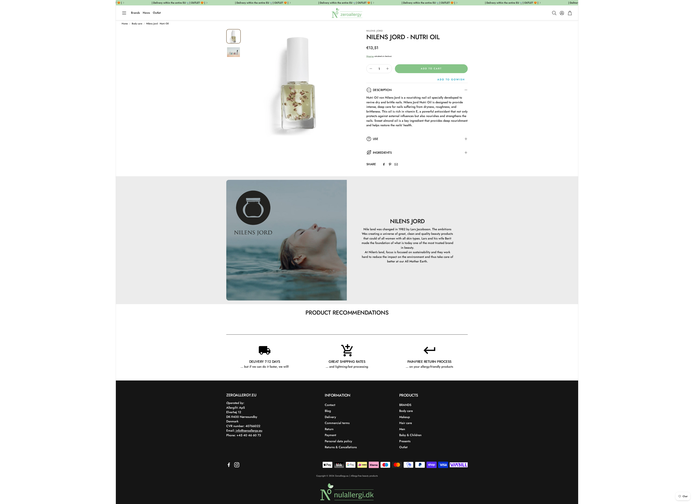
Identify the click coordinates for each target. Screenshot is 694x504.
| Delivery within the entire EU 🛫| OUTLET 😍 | (502, 2)
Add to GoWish (451, 79)
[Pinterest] (390, 164)
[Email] (396, 164)
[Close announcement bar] (574, 2)
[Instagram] (236, 464)
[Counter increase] (387, 68)
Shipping (370, 56)
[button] (124, 13)
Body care (137, 23)
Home (125, 23)
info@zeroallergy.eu (248, 430)
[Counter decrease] (371, 68)
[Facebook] (383, 164)
